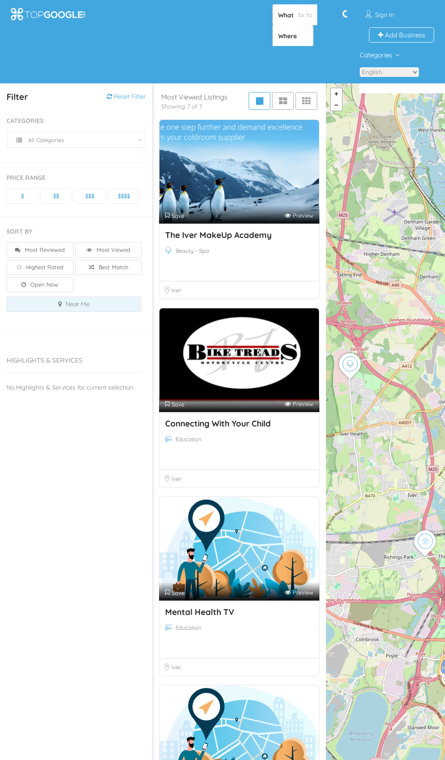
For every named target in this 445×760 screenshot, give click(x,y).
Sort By (19, 231)
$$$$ (124, 195)
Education (189, 439)
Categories (376, 55)
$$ (56, 195)
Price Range (26, 178)
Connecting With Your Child (218, 423)
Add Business (404, 35)
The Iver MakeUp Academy (218, 235)
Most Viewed (112, 249)
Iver (176, 290)
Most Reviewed (44, 249)
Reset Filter (129, 96)
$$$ (89, 195)
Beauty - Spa (192, 250)
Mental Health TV (199, 612)
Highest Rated (43, 267)
